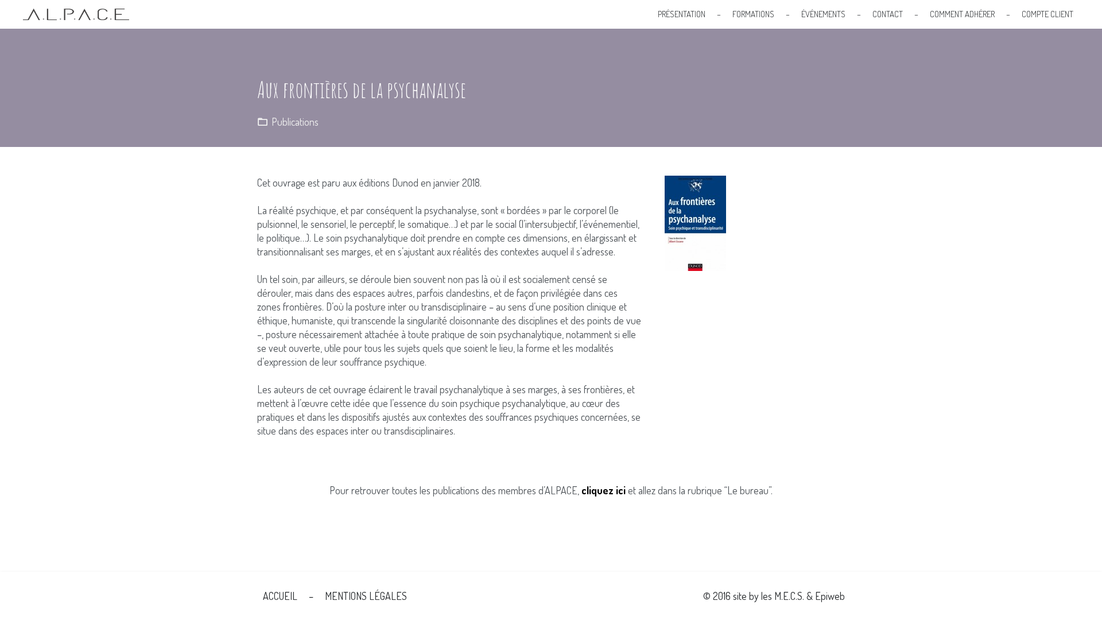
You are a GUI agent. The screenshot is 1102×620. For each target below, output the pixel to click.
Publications (295, 121)
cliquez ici (603, 490)
